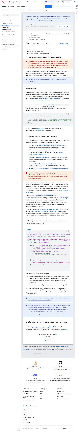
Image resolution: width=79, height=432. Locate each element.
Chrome (25, 412)
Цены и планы (60, 391)
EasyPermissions (39, 130)
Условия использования (63, 398)
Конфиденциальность (42, 428)
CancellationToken (46, 305)
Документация (31, 37)
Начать (48, 6)
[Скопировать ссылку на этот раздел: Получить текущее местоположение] (58, 136)
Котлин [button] (29, 228)
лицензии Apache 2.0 (50, 348)
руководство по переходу (45, 20)
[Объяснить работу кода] (63, 114)
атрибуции (65, 329)
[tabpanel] (48, 250)
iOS (41, 393)
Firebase (25, 415)
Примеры (29, 10)
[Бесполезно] (69, 34)
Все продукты (26, 422)
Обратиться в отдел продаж (64, 393)
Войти (75, 1)
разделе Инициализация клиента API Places (39, 300)
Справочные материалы (18, 10)
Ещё (35, 2)
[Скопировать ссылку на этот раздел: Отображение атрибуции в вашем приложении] (68, 322)
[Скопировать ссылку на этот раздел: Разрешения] (37, 89)
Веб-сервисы (43, 398)
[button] (10, 31)
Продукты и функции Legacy (54, 18)
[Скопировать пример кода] (68, 114)
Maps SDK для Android (28, 400)
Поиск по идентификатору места (29, 397)
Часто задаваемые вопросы (30, 391)
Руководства (5, 10)
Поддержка (60, 396)
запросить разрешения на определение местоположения (42, 100)
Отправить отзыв (63, 43)
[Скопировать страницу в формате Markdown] (49, 43)
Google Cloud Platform (28, 417)
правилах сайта (26, 349)
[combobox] (52, 1)
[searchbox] (10, 15)
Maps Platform (16, 2)
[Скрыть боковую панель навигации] (18, 429)
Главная (27, 33)
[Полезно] (66, 34)
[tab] (29, 228)
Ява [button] (35, 228)
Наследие (45, 10)
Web (41, 396)
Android (4, 7)
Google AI (25, 420)
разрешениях (40, 128)
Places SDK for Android (18, 7)
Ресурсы (37, 10)
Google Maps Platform (33, 35)
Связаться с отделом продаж (63, 6)
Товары (29, 2)
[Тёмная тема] (66, 114)
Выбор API (25, 393)
